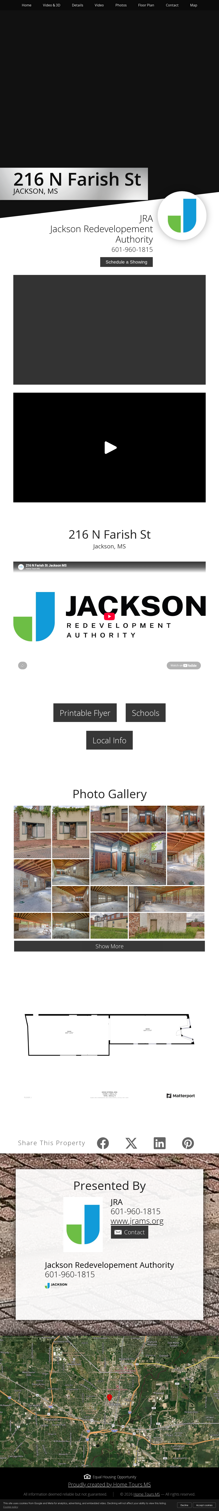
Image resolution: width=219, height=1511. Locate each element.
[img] (182, 215)
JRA (146, 218)
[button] (109, 1401)
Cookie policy (10, 1506)
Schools (145, 712)
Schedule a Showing (126, 262)
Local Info (109, 740)
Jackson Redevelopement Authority (101, 233)
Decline (184, 1505)
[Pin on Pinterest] (188, 1143)
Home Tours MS (147, 1494)
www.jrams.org (137, 1220)
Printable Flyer (85, 712)
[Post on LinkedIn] (160, 1143)
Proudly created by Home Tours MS (109, 1484)
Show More (110, 946)
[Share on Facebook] (103, 1143)
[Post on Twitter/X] (131, 1143)
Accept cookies (204, 1505)
